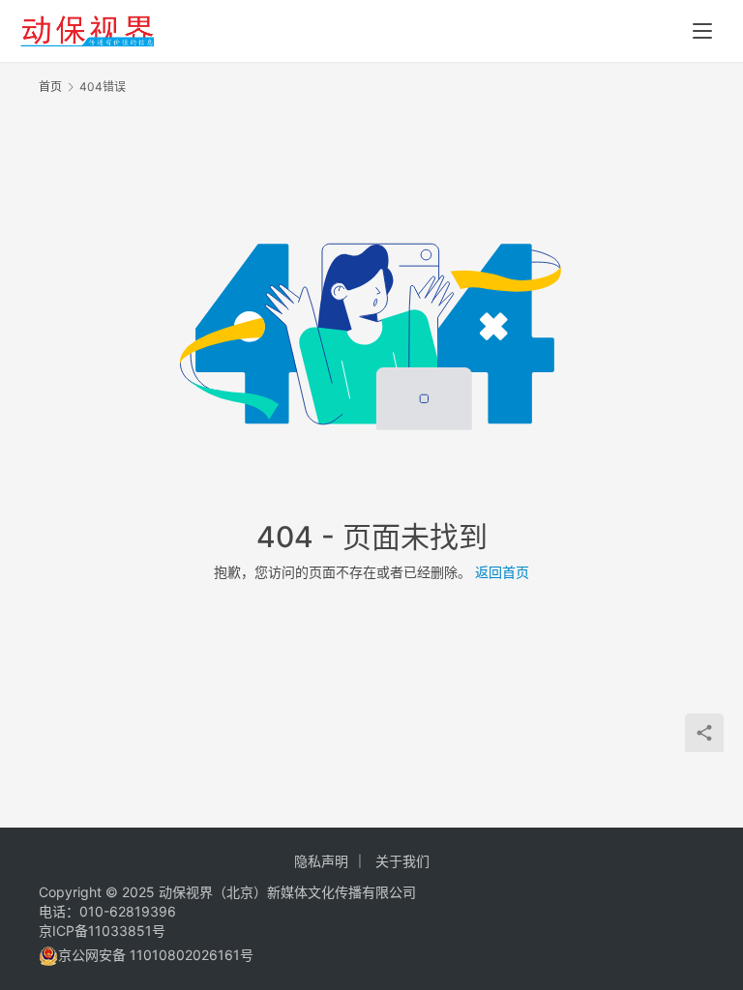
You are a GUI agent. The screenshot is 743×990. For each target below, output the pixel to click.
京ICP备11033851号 (102, 930)
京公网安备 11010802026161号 (155, 954)
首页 (50, 86)
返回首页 (502, 572)
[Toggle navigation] (702, 31)
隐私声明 (321, 861)
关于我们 (402, 861)
